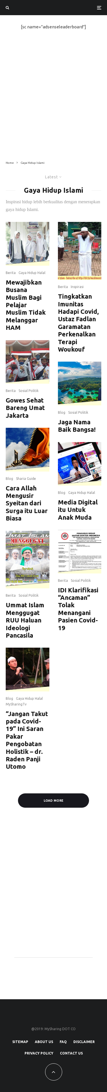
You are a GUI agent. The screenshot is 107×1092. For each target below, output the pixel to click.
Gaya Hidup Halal (32, 273)
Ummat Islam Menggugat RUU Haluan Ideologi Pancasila (25, 620)
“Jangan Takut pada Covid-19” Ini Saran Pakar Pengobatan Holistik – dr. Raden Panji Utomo (27, 740)
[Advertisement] (53, 95)
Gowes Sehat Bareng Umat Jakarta (25, 408)
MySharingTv (16, 704)
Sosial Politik (29, 391)
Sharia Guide (26, 478)
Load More (54, 800)
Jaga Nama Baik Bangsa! (77, 425)
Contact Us (71, 1053)
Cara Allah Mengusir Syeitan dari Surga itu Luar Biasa (27, 503)
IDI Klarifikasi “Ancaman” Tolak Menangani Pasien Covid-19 (78, 608)
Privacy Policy (39, 1053)
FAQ (63, 1042)
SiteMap (20, 1042)
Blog (9, 478)
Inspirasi (77, 287)
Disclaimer (84, 1042)
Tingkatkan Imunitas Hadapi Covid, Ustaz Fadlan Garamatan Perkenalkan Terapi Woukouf (78, 323)
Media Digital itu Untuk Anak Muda (78, 509)
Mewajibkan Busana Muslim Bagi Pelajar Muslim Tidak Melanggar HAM (26, 305)
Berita (11, 273)
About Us (44, 1042)
